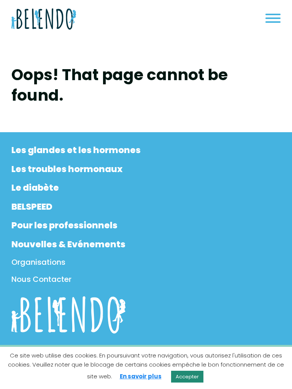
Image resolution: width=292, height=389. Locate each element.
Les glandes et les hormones (76, 150)
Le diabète (35, 188)
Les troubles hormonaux (66, 169)
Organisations (38, 262)
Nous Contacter (41, 279)
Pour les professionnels (64, 225)
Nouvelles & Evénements (68, 244)
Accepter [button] (187, 376)
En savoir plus (141, 376)
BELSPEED (31, 207)
